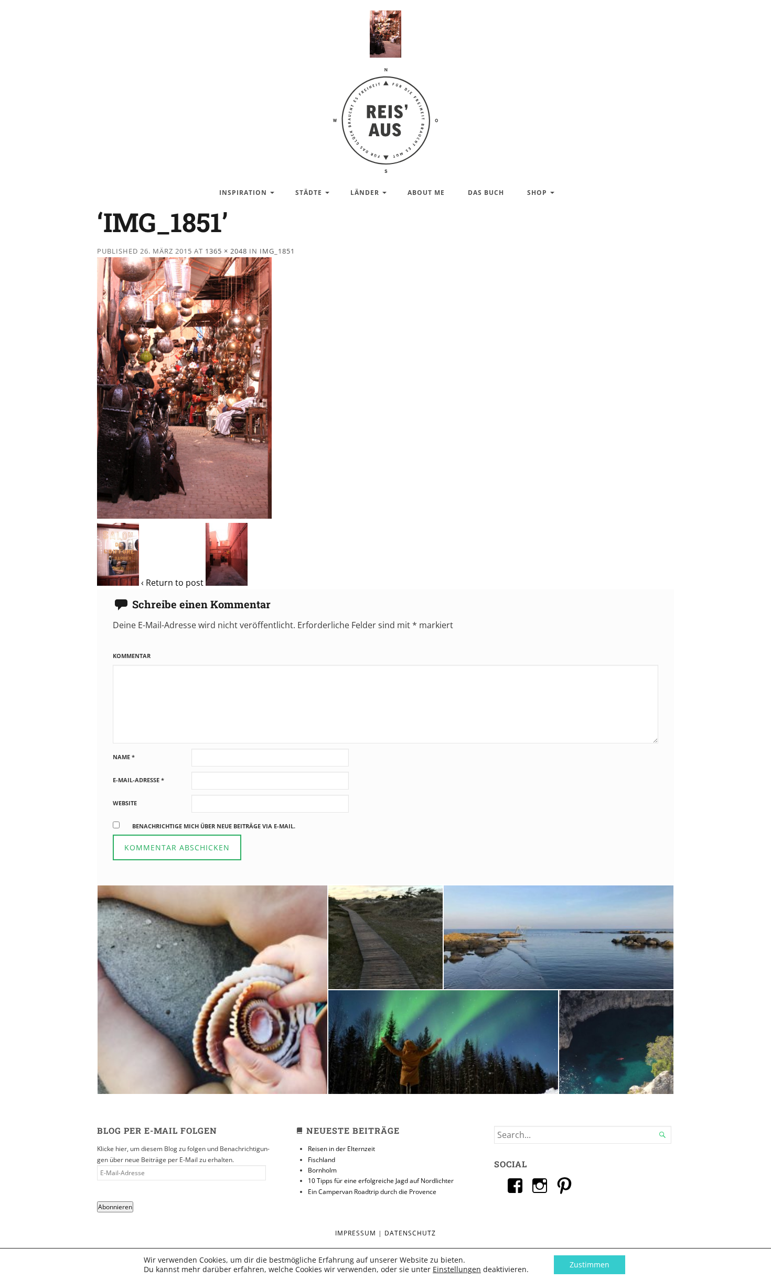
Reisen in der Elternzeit (341, 1148)
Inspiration (243, 192)
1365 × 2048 (226, 251)
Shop (537, 192)
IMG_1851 (277, 251)
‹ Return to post (172, 582)
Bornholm (322, 1170)
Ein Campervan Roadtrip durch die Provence (372, 1191)
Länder (364, 192)
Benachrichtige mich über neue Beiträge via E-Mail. (213, 826)
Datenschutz (410, 1233)
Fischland (321, 1159)
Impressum (355, 1233)
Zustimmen (589, 1264)
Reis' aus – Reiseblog (385, 115)
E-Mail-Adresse (138, 780)
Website (125, 803)
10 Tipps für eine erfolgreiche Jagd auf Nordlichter (381, 1180)
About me (426, 192)
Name (124, 757)
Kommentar (132, 656)
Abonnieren (115, 1206)
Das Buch (486, 192)
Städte (308, 192)
